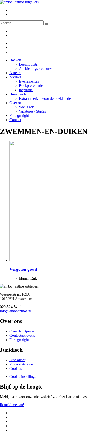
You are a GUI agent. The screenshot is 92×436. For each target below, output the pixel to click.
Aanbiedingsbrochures (35, 68)
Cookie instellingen (23, 376)
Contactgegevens (22, 335)
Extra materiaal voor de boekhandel (45, 98)
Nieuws (15, 77)
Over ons (16, 103)
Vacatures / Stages (32, 111)
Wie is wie (26, 107)
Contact (15, 120)
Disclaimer (17, 360)
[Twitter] (12, 43)
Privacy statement (22, 364)
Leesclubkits (28, 64)
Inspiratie (26, 90)
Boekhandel (18, 94)
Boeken (15, 60)
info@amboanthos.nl (15, 311)
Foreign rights (19, 116)
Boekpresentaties (31, 86)
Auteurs (15, 73)
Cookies (15, 368)
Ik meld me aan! (12, 405)
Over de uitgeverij (22, 331)
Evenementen (29, 81)
